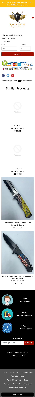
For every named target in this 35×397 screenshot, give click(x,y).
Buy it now (17, 54)
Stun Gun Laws (26, 372)
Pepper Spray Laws (17, 376)
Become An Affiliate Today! (22, 384)
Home (5, 372)
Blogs (26, 380)
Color (3, 44)
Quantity (23, 44)
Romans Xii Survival (20, 387)
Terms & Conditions (14, 380)
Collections (14, 372)
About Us (6, 384)
